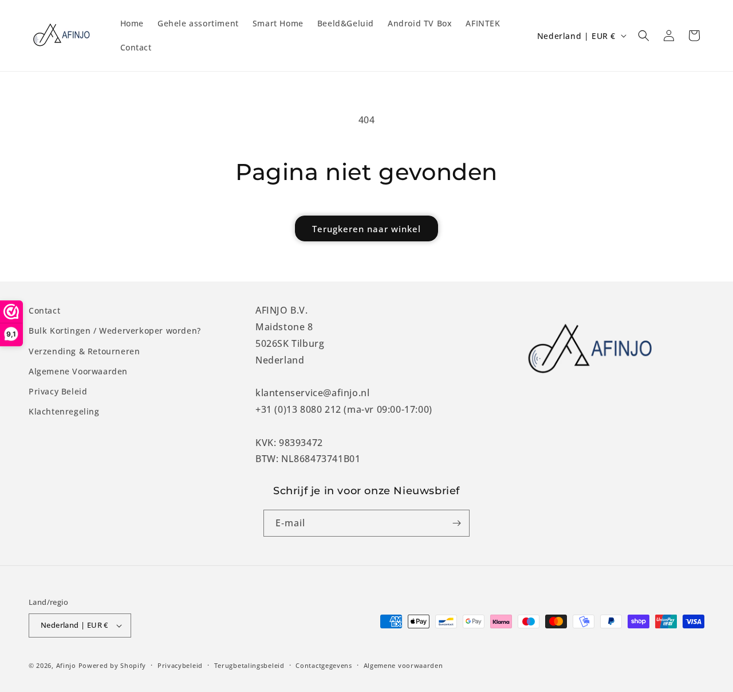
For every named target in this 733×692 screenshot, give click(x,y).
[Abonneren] (456, 523)
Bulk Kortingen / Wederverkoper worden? (115, 330)
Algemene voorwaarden (403, 665)
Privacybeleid (180, 665)
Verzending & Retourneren (84, 351)
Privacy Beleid (58, 391)
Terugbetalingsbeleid (249, 665)
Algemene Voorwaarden (78, 371)
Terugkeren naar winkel (366, 228)
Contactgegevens (323, 665)
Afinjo (66, 665)
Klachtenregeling (64, 411)
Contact (44, 310)
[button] (643, 35)
